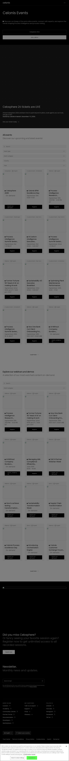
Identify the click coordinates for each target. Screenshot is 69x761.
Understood (31, 758)
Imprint (33, 754)
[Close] (66, 746)
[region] (34, 752)
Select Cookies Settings (17, 758)
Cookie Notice (27, 754)
